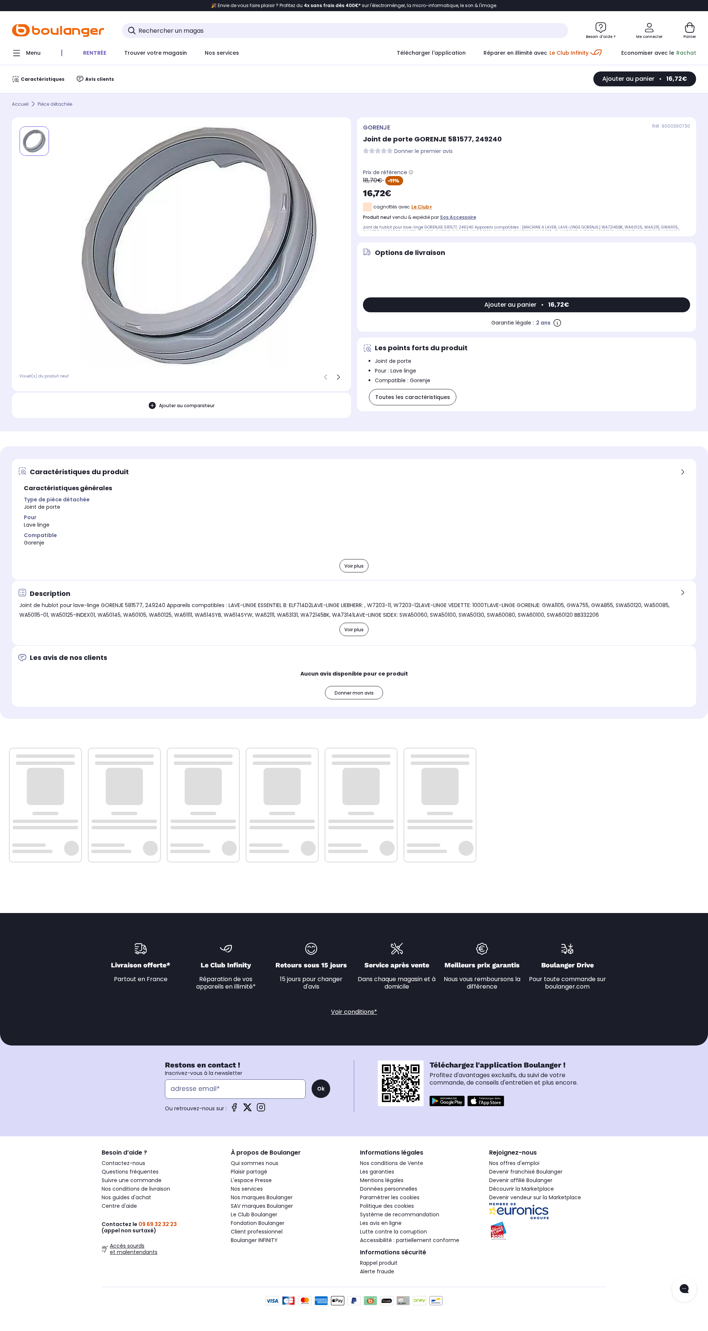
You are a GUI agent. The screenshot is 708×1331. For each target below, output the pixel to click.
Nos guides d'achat (126, 1197)
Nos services (247, 1189)
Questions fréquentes (130, 1171)
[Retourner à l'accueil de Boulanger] (58, 30)
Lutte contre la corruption (393, 1231)
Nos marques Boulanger (262, 1197)
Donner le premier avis (423, 151)
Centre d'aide (119, 1206)
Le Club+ (421, 207)
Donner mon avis (354, 693)
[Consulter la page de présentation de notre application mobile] (447, 1101)
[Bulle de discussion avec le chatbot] (684, 1289)
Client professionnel (257, 1231)
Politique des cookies (387, 1206)
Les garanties (377, 1171)
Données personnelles (388, 1189)
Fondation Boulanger (257, 1223)
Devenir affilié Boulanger (520, 1180)
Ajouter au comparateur (186, 405)
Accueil (20, 104)
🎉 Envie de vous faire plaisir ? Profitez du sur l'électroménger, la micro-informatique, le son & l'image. (354, 5)
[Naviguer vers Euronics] (547, 1211)
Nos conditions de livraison (136, 1189)
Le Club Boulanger (254, 1214)
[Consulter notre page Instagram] (260, 1109)
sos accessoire (458, 217)
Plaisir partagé (249, 1171)
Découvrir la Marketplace (521, 1189)
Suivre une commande (132, 1180)
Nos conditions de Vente (391, 1163)
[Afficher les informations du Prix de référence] (411, 172)
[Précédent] (325, 377)
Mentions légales (382, 1180)
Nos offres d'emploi (514, 1163)
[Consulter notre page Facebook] (234, 1109)
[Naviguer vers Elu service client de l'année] (547, 1231)
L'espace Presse (251, 1180)
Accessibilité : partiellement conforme (409, 1240)
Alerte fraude (377, 1271)
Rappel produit (379, 1263)
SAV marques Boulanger (262, 1206)
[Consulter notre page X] (247, 1109)
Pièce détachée (55, 104)
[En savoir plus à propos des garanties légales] (557, 322)
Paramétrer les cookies (390, 1197)
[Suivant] (338, 377)
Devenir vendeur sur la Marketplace (535, 1197)
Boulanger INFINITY (254, 1240)
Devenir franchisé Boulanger (525, 1171)
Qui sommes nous (254, 1163)
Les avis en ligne (381, 1223)
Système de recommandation (399, 1214)
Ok (321, 1088)
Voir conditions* (354, 1012)
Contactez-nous (123, 1163)
